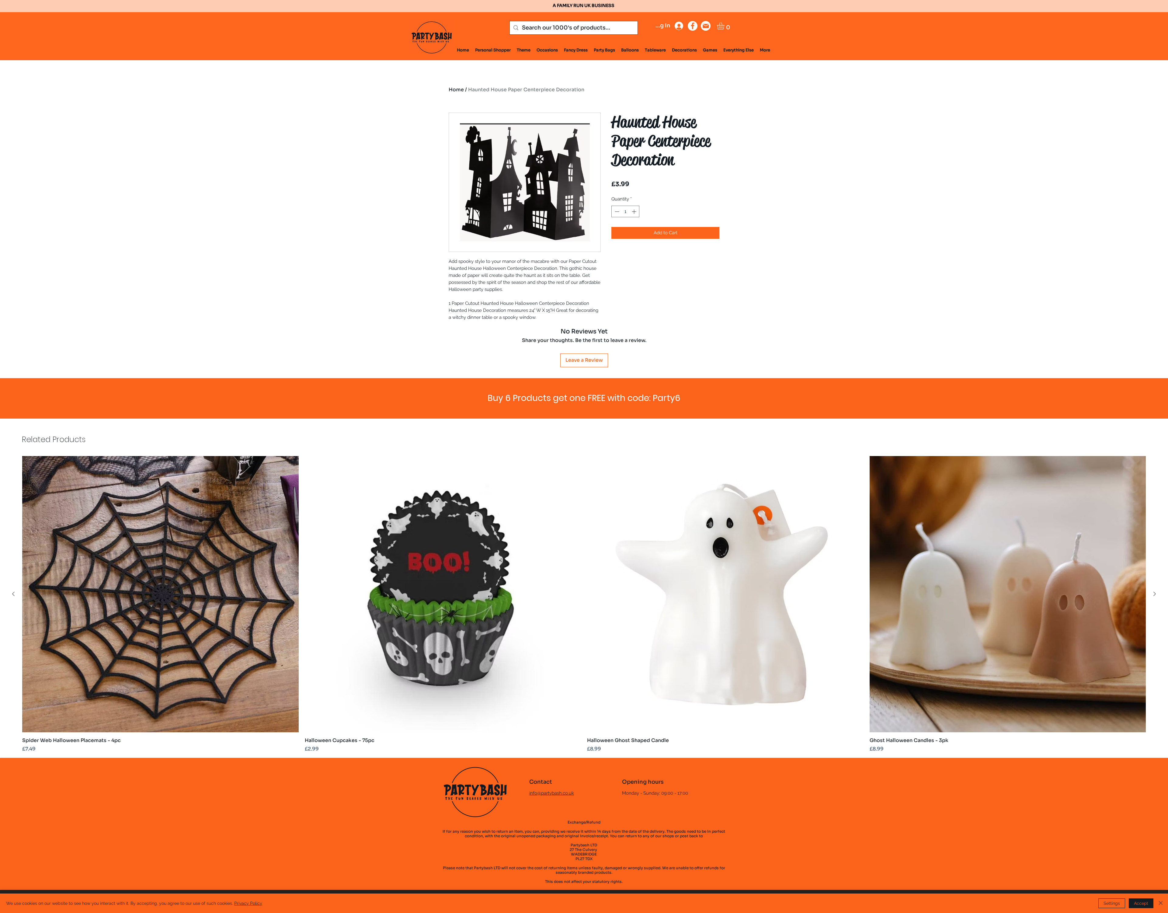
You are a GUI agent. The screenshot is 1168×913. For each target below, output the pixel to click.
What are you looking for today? (545, 465)
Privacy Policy (248, 903)
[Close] (1160, 903)
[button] (699, 360)
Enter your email (523, 433)
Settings (1112, 903)
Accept (1141, 903)
